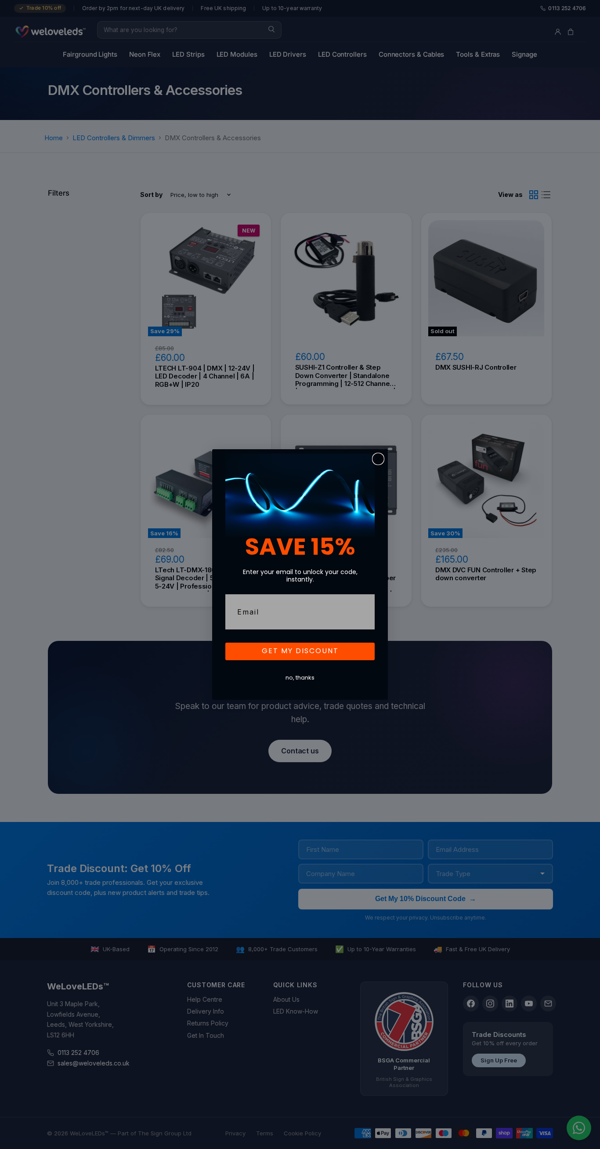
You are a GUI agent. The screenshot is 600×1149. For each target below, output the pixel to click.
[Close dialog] (378, 459)
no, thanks (300, 678)
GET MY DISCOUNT (300, 651)
